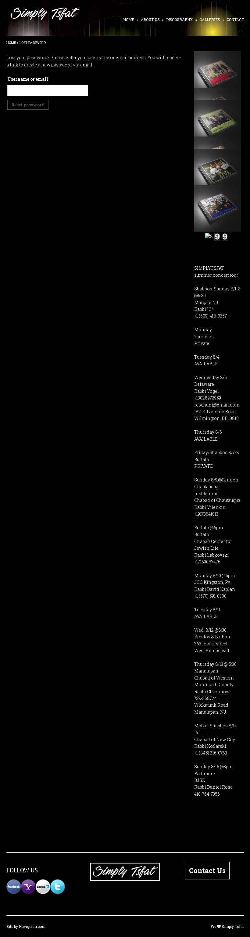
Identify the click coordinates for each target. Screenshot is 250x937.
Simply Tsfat (233, 926)
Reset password (28, 105)
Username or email (27, 79)
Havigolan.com (32, 926)
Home (11, 42)
